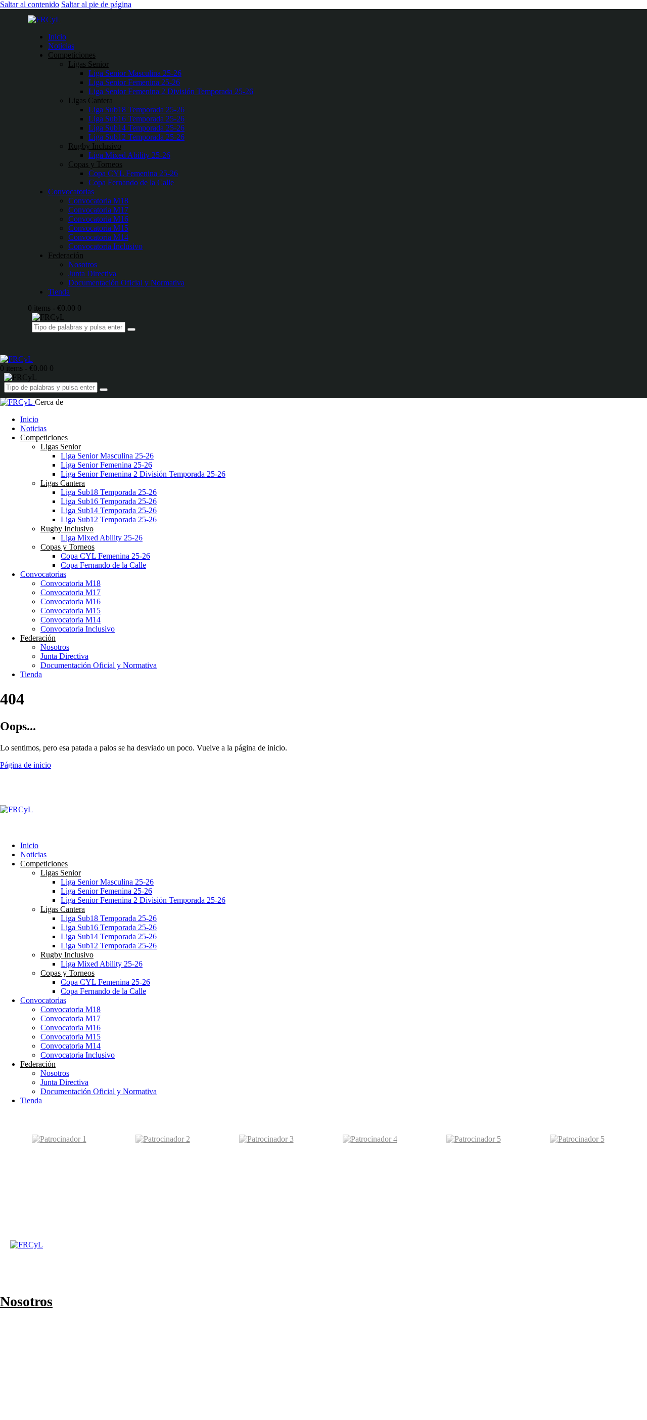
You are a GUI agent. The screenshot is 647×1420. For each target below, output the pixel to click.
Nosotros (26, 1301)
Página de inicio (25, 765)
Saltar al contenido (29, 4)
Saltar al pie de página (96, 4)
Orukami (73, 1228)
